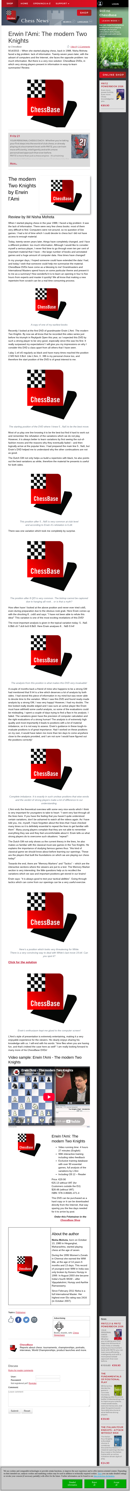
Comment (13, 1387)
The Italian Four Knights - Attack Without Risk (112, 1430)
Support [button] (62, 3)
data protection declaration (104, 1476)
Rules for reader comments (20, 1370)
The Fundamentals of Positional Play (111, 1378)
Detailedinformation (72, 1483)
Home (24, 3)
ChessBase (26, 1344)
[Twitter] (26, 1319)
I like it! (74, 47)
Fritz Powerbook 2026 (112, 85)
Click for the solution (22, 962)
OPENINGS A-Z (42, 3)
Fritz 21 (15, 136)
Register (33, 1383)
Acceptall (116, 1483)
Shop (10, 3)
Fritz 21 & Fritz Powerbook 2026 (112, 1325)
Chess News (35, 21)
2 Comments (84, 47)
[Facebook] (18, 1319)
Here (100, 1473)
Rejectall (94, 1483)
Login (115, 4)
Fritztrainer (21, 1312)
